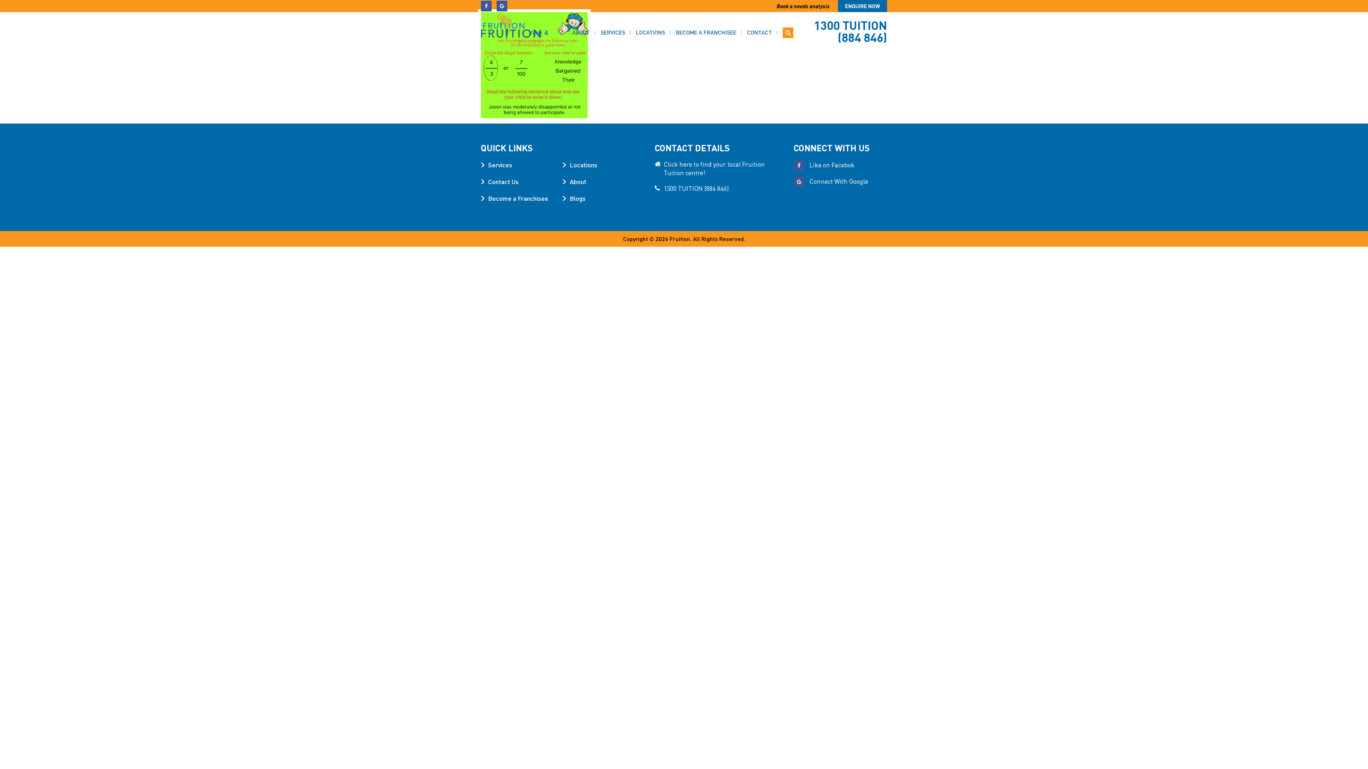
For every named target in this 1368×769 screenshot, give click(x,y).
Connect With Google (838, 181)
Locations (650, 32)
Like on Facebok (831, 165)
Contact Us (503, 181)
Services (613, 32)
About (581, 32)
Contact (759, 32)
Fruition (680, 238)
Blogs (578, 198)
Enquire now (862, 6)
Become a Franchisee (706, 32)
